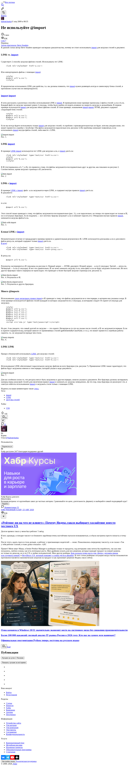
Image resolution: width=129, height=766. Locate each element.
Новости (9, 705)
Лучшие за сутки (8, 658)
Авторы (9, 712)
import (94, 47)
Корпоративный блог (15, 743)
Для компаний (12, 728)
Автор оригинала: (14, 45)
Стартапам (10, 752)
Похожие (20, 658)
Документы (11, 730)
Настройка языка (8, 761)
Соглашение (11, 732)
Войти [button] (4, 16)
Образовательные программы (18, 750)
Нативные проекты (14, 747)
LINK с (14, 190)
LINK (13, 151)
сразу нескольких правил (26, 298)
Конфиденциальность (15, 734)
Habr (15, 764)
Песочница (11, 714)
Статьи (9, 703)
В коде (4, 243)
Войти (9, 692)
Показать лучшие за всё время (14, 662)
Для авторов (11, 725)
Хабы (8, 708)
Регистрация (11, 695)
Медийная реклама (14, 745)
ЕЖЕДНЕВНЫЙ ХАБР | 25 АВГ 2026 (17, 510)
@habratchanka (12, 438)
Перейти (5, 504)
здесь (36, 389)
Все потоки (10, 2)
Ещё (9, 647)
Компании (10, 710)
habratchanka (6, 21)
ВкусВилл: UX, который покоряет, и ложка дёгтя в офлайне (48, 555)
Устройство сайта (13, 723)
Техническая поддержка (26, 761)
